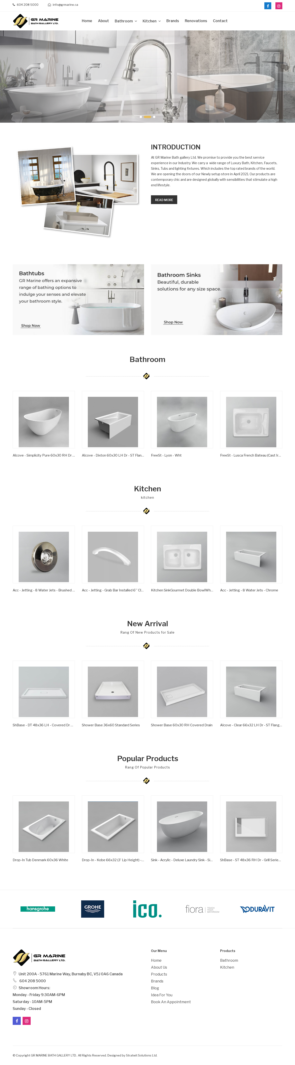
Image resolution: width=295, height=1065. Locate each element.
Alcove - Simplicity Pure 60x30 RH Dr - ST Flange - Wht (44, 455)
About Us (159, 967)
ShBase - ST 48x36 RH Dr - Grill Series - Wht (251, 860)
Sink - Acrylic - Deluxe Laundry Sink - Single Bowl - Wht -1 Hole (182, 860)
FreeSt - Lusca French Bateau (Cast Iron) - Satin (251, 455)
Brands (172, 21)
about (103, 21)
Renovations (196, 21)
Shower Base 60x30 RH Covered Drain (181, 725)
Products (159, 974)
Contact (220, 21)
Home (87, 21)
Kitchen (150, 21)
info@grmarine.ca (65, 4)
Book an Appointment (171, 1002)
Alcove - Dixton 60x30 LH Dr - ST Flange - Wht (113, 455)
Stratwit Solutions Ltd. (141, 1055)
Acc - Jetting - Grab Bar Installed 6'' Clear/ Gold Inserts (113, 590)
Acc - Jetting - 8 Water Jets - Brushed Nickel (44, 590)
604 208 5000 (27, 4)
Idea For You (161, 995)
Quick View (27, 462)
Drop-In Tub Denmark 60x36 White (40, 860)
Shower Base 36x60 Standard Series (111, 725)
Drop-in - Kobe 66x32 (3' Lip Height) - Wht (113, 860)
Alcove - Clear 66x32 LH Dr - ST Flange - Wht (251, 725)
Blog (155, 988)
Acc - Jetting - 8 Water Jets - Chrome (249, 590)
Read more (164, 200)
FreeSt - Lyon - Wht (166, 455)
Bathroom (124, 21)
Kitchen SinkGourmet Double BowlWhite (182, 590)
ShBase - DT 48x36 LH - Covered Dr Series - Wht (44, 725)
